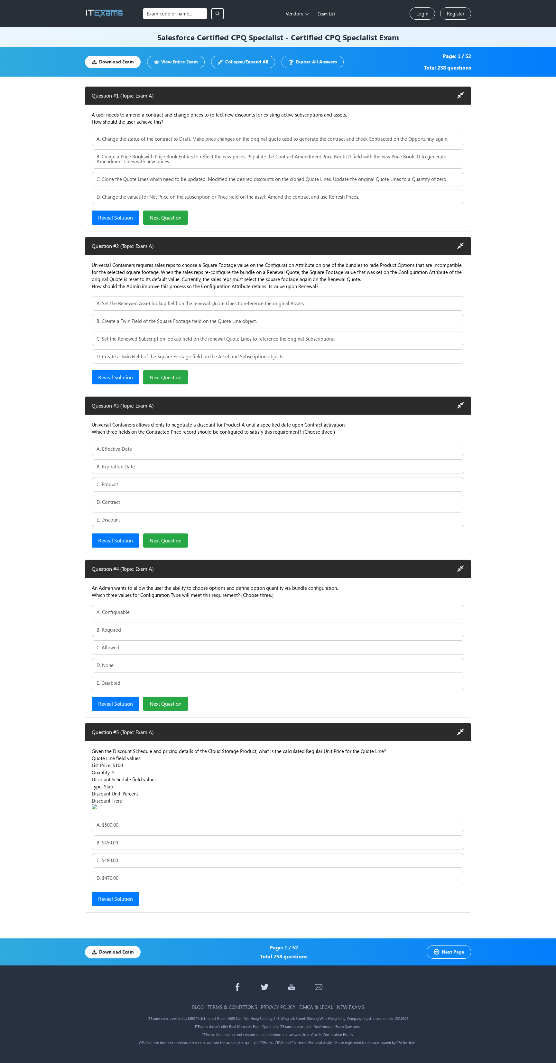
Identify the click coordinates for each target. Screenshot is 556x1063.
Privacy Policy (278, 1007)
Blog (198, 1007)
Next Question (165, 217)
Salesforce (176, 37)
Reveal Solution (115, 217)
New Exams (350, 1007)
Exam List (326, 14)
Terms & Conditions (232, 1007)
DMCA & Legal (316, 1007)
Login (422, 13)
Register (455, 13)
